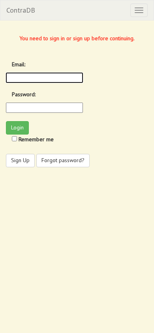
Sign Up (20, 160)
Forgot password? (63, 160)
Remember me (36, 139)
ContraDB (20, 10)
